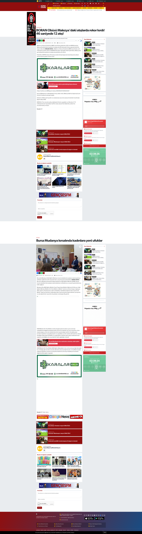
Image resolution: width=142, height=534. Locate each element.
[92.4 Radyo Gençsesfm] (31, 28)
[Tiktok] (96, 515)
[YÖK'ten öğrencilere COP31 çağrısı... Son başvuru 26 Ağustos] (74, 460)
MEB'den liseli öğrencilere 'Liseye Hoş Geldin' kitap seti (44, 466)
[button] (105, 8)
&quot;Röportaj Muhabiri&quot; (51, 156)
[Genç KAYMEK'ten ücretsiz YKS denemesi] (44, 472)
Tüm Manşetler (59, 526)
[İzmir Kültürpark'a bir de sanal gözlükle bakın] (74, 169)
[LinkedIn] (92, 515)
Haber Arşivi (92, 526)
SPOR (100, 8)
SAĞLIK (68, 530)
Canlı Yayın (77, 3)
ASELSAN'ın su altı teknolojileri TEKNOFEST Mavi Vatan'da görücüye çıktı (73, 187)
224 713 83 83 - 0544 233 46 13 (67, 517)
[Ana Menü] (103, 6)
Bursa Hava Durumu (60, 523)
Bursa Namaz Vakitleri (77, 523)
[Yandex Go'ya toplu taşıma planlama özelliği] (59, 169)
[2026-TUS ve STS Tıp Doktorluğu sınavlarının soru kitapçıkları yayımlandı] (59, 472)
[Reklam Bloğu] (94, 107)
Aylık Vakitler (87, 163)
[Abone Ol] (81, 273)
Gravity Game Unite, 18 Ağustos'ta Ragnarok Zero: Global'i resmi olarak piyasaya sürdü (43, 188)
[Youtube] (94, 515)
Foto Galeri (56, 3)
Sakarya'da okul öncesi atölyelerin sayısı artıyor (72, 478)
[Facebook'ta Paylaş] (37, 40)
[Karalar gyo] (59, 69)
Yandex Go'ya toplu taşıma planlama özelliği (57, 175)
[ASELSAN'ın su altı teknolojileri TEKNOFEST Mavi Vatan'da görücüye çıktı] (74, 181)
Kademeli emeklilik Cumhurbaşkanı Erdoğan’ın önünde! (98, 55)
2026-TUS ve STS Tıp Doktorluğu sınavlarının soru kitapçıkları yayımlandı (59, 479)
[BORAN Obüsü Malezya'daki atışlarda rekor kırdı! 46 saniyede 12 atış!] (59, 38)
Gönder (39, 217)
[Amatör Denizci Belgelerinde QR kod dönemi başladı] (44, 169)
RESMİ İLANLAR (56, 5)
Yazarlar (70, 3)
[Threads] (98, 515)
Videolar (64, 3)
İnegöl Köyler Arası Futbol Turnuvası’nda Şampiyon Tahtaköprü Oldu (98, 66)
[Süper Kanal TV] (42, 6)
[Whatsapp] (102, 515)
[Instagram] (90, 515)
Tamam (105, 532)
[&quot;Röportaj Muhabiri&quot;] (39, 156)
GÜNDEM (61, 8)
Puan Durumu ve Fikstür (43, 526)
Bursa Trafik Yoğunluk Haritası (96, 523)
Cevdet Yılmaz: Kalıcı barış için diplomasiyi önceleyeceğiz (98, 72)
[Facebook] (84, 515)
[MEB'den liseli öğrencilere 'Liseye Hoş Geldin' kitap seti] (44, 460)
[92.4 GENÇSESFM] (59, 194)
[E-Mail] (44, 159)
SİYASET (96, 8)
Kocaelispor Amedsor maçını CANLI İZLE (98, 44)
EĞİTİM (84, 8)
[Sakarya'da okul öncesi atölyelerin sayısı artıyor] (74, 472)
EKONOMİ (90, 8)
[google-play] (100, 518)
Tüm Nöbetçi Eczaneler (95, 145)
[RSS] (104, 515)
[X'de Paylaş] (39, 40)
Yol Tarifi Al (95, 133)
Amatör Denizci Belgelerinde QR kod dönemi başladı (44, 175)
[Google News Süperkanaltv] (60, 416)
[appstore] (89, 518)
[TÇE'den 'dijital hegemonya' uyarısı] (59, 181)
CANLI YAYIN (54, 8)
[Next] (100, 515)
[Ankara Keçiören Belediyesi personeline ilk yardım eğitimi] (59, 460)
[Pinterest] (88, 515)
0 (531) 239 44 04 (88, 133)
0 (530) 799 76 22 (88, 140)
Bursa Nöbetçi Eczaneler (43, 523)
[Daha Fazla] (44, 40)
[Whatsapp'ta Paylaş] (42, 40)
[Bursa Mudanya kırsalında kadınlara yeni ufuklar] (59, 258)
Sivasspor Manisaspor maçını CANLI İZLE (97, 50)
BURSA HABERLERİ (77, 8)
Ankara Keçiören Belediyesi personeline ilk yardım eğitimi (58, 466)
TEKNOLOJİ (38, 27)
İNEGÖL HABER (68, 8)
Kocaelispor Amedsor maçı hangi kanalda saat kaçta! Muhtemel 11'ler (98, 61)
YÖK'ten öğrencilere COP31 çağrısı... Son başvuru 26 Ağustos (74, 466)
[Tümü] (104, 39)
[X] (86, 515)
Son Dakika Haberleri (77, 526)
